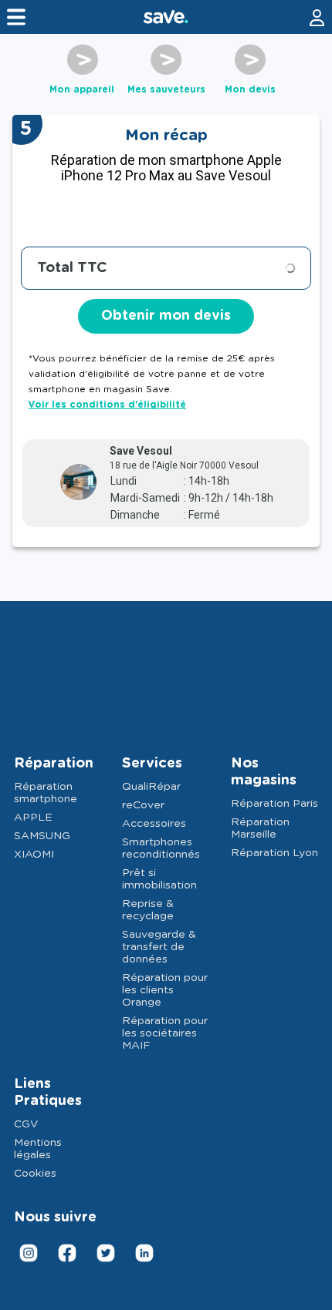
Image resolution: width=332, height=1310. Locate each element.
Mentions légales (38, 1149)
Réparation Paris (274, 803)
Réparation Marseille (260, 828)
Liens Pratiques (48, 1092)
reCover (143, 805)
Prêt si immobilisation (159, 879)
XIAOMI (34, 854)
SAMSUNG (42, 836)
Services (152, 764)
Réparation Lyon (274, 853)
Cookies (35, 1173)
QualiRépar (151, 786)
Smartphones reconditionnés (161, 848)
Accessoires (154, 823)
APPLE (33, 817)
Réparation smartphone (45, 792)
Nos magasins (263, 772)
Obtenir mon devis (166, 316)
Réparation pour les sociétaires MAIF (165, 1033)
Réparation (53, 764)
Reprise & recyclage (148, 910)
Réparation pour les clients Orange (165, 990)
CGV (26, 1124)
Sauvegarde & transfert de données (159, 947)
